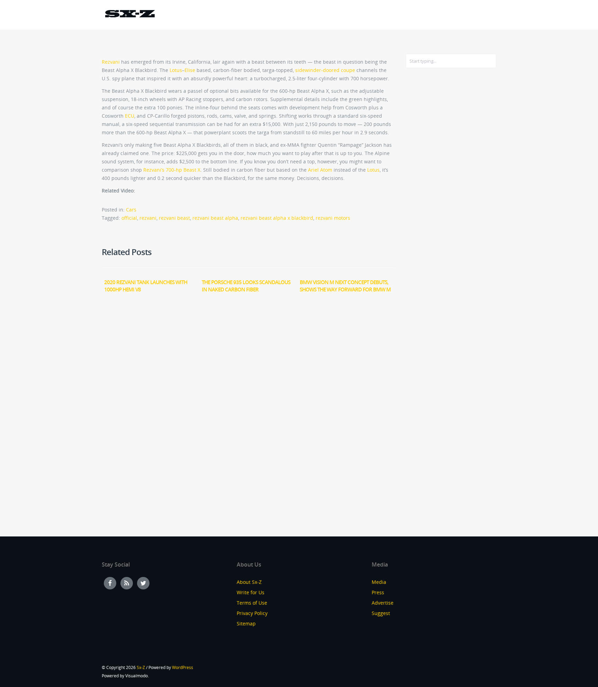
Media (379, 582)
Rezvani (111, 61)
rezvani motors (333, 218)
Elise (189, 70)
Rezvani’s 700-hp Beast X (171, 169)
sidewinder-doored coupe (325, 70)
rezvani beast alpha (215, 218)
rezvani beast (174, 218)
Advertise (382, 602)
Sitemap (246, 623)
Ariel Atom (320, 169)
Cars (131, 209)
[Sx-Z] (130, 14)
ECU (129, 115)
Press (378, 592)
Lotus (176, 70)
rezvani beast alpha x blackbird (277, 218)
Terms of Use (252, 602)
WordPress (182, 667)
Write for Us (250, 592)
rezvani (147, 218)
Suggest (381, 613)
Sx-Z (141, 667)
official (129, 218)
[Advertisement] (433, 186)
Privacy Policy (252, 613)
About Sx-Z (249, 582)
